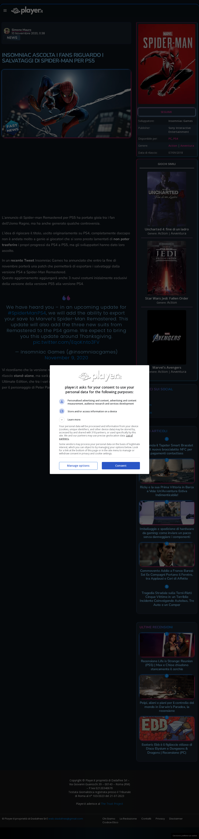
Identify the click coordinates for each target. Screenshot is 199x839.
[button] (99, 419)
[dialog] (99, 419)
